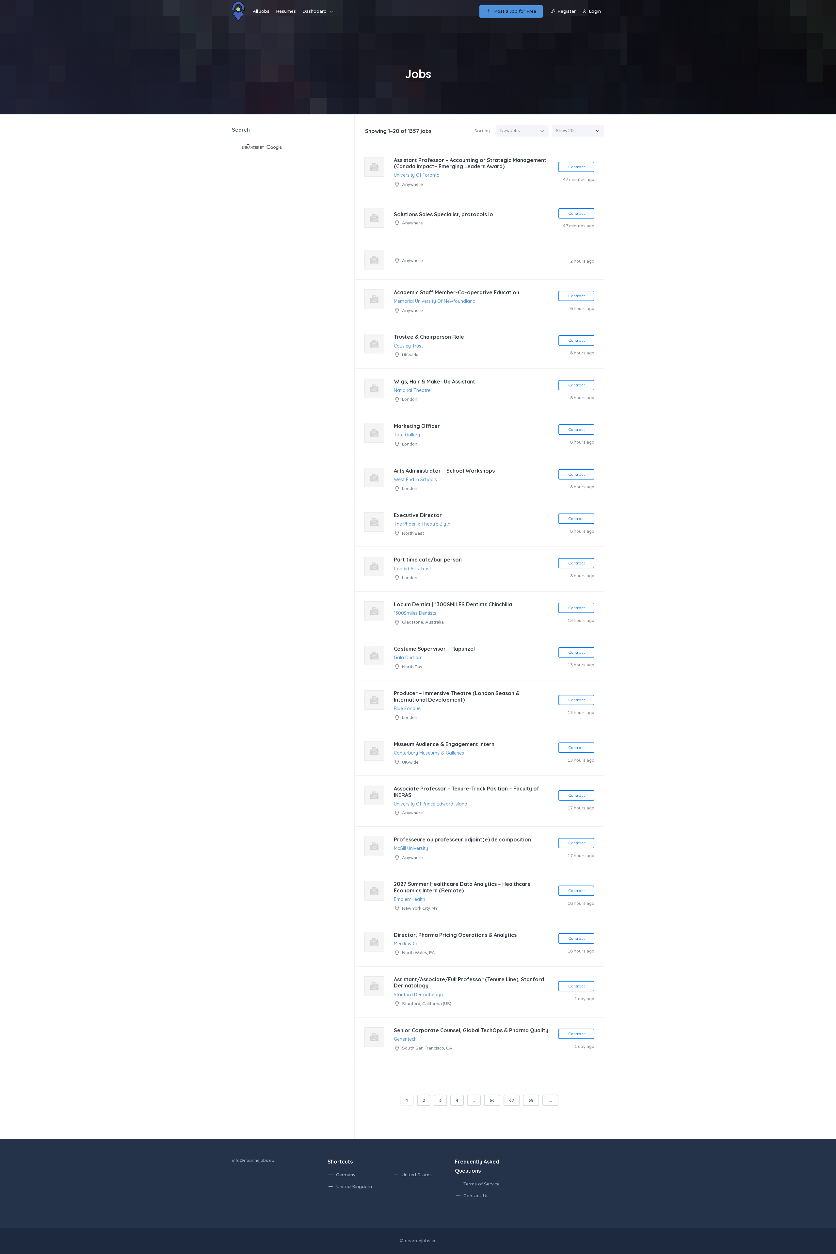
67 (511, 1100)
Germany (346, 1175)
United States (416, 1175)
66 (492, 1100)
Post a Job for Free (515, 11)
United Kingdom (354, 1186)
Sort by (482, 130)
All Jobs (261, 11)
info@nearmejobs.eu (253, 1160)
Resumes (286, 11)
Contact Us (476, 1195)
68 (531, 1100)
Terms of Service (481, 1184)
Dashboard (314, 11)
